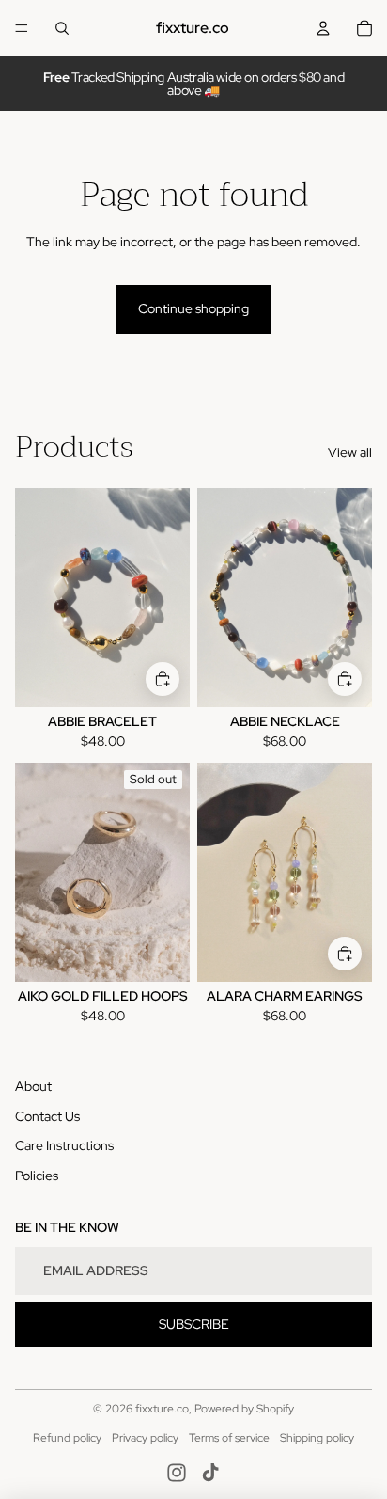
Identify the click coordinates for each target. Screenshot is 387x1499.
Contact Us (47, 1116)
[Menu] (21, 28)
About (33, 1086)
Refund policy (67, 1437)
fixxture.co (162, 1408)
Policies (36, 1175)
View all (350, 452)
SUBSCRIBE (194, 1324)
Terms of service (229, 1437)
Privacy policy (145, 1437)
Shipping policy (317, 1437)
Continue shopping (193, 308)
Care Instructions (64, 1145)
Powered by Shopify (244, 1408)
